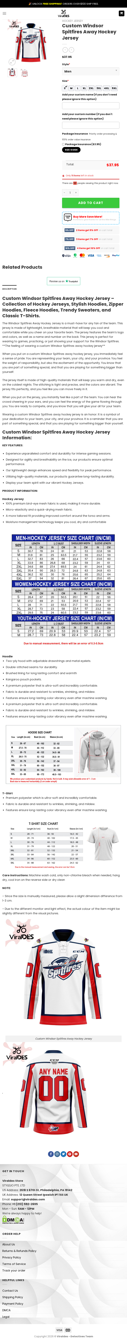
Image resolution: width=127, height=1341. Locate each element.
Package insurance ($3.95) (83, 144)
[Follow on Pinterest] (70, 1154)
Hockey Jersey (72, 21)
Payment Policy (12, 1304)
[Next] (49, 42)
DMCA (6, 1310)
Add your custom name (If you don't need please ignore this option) (89, 97)
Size (65, 81)
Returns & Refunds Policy (19, 1251)
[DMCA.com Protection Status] (13, 1219)
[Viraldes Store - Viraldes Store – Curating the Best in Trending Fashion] (63, 13)
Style (66, 64)
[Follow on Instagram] (57, 1154)
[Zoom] (12, 62)
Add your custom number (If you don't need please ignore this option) (87, 116)
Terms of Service (14, 1264)
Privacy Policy (11, 1257)
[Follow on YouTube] (76, 1154)
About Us (8, 1244)
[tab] (9, 289)
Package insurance (75, 134)
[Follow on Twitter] (63, 1154)
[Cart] (122, 13)
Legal (5, 1317)
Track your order (13, 1270)
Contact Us (10, 1291)
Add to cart (90, 203)
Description (9, 288)
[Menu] (4, 13)
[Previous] (12, 42)
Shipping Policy (12, 1297)
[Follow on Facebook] (51, 1154)
